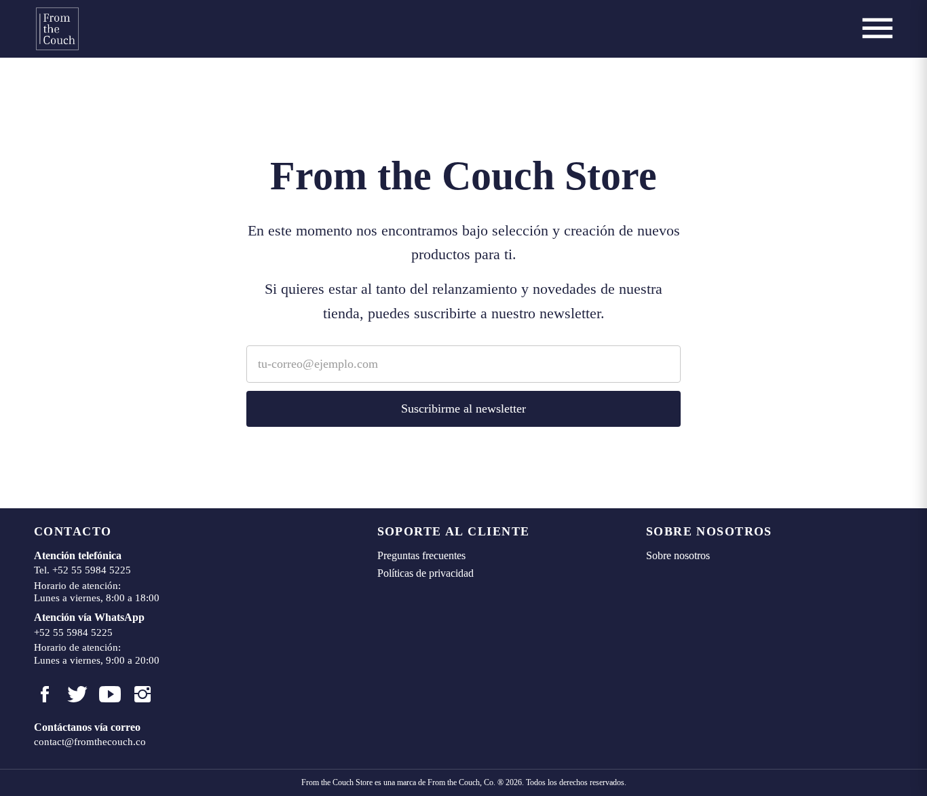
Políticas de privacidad (425, 573)
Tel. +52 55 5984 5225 (82, 570)
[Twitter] (77, 694)
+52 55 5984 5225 (73, 632)
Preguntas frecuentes (421, 555)
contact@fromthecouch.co (90, 741)
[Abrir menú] (877, 28)
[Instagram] (142, 694)
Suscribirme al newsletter (463, 408)
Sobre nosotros (678, 555)
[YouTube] (110, 694)
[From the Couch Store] (57, 28)
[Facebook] (45, 694)
